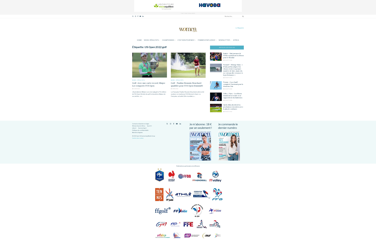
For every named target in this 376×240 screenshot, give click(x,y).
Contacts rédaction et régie (140, 124)
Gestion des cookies (137, 138)
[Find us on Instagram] (135, 16)
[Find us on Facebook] (137, 16)
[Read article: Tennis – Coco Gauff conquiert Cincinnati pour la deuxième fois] (216, 85)
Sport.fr (149, 126)
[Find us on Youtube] (140, 16)
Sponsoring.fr (142, 128)
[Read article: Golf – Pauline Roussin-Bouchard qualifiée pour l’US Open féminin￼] (188, 65)
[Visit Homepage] (188, 28)
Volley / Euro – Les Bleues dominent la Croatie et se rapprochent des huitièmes (232, 96)
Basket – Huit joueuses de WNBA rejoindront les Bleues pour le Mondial (233, 56)
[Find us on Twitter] (133, 16)
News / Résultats (151, 40)
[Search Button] (242, 16)
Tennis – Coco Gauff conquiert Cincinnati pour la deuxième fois (233, 84)
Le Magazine (239, 28)
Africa (236, 40)
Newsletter (224, 40)
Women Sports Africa (138, 126)
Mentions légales (137, 132)
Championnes (168, 40)
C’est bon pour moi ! (186, 40)
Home (139, 40)
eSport (134, 128)
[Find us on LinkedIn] (143, 16)
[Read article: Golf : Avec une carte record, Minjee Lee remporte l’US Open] (149, 65)
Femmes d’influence (206, 40)
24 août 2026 (228, 60)
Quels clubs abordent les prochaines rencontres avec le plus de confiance (233, 107)
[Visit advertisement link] (188, 6)
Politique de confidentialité (140, 130)
